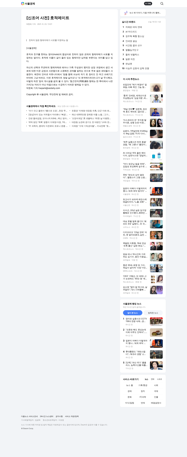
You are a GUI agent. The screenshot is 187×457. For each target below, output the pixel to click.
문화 (130, 397)
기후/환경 (142, 385)
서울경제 (30, 3)
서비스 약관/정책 (72, 416)
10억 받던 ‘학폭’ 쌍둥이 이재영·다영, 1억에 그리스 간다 (48, 122)
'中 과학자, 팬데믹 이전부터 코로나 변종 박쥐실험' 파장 (48, 126)
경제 (130, 391)
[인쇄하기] (110, 31)
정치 (143, 391)
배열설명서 (156, 403)
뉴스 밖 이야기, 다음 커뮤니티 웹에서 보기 (148, 12)
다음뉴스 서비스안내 (29, 416)
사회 (156, 385)
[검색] (163, 3)
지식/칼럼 (129, 403)
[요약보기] (89, 31)
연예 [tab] (152, 379)
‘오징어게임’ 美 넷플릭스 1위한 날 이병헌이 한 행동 (92, 118)
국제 (156, 391)
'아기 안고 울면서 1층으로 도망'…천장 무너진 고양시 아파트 (48, 110)
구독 (149, 3)
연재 (143, 403)
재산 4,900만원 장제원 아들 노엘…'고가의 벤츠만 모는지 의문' (92, 114)
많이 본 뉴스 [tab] (132, 313)
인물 (156, 397)
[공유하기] (156, 3)
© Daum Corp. (27, 428)
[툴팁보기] (163, 22)
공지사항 (59, 416)
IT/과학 (143, 397)
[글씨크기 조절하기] (105, 31)
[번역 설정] (100, 31)
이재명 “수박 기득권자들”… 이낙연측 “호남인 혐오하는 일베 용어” (92, 126)
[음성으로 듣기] (95, 31)
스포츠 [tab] (159, 379)
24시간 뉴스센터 (46, 416)
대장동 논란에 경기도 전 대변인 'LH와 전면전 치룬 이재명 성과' (92, 122)
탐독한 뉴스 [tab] (153, 313)
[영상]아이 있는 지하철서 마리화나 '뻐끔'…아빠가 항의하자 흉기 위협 (48, 114)
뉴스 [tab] (146, 379)
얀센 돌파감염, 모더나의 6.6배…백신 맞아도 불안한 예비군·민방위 (48, 118)
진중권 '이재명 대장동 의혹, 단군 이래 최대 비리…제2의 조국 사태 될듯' (92, 110)
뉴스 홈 (129, 385)
